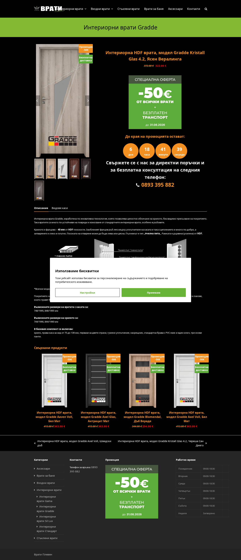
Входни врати (46, 483)
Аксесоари (43, 468)
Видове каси (60, 208)
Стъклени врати (47, 538)
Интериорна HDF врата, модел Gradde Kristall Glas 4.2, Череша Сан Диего (159, 443)
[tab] (41, 207)
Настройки (87, 292)
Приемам (153, 292)
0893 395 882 (157, 184)
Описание (41, 208)
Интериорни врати (49, 490)
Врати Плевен (43, 554)
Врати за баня (46, 475)
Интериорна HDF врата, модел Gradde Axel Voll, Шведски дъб (72, 443)
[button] (206, 8)
